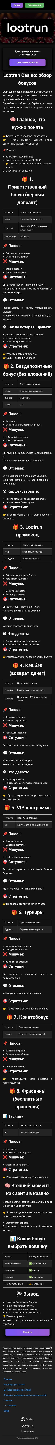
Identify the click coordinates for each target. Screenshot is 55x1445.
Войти (17, 5)
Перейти (27, 1332)
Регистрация (34, 5)
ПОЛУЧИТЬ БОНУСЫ (27, 62)
